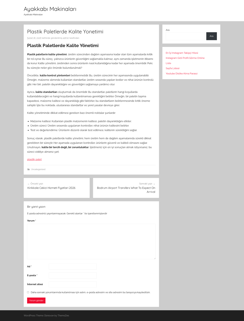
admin (66, 38)
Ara (167, 30)
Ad (29, 266)
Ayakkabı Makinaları (50, 8)
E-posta (32, 275)
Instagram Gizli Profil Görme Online (185, 58)
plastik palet (34, 159)
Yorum (31, 220)
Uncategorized (38, 169)
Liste (168, 63)
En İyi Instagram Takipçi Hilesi (182, 52)
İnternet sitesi (35, 284)
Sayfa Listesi (172, 68)
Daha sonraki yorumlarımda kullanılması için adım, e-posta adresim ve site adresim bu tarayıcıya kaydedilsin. (90, 292)
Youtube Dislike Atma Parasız (182, 73)
